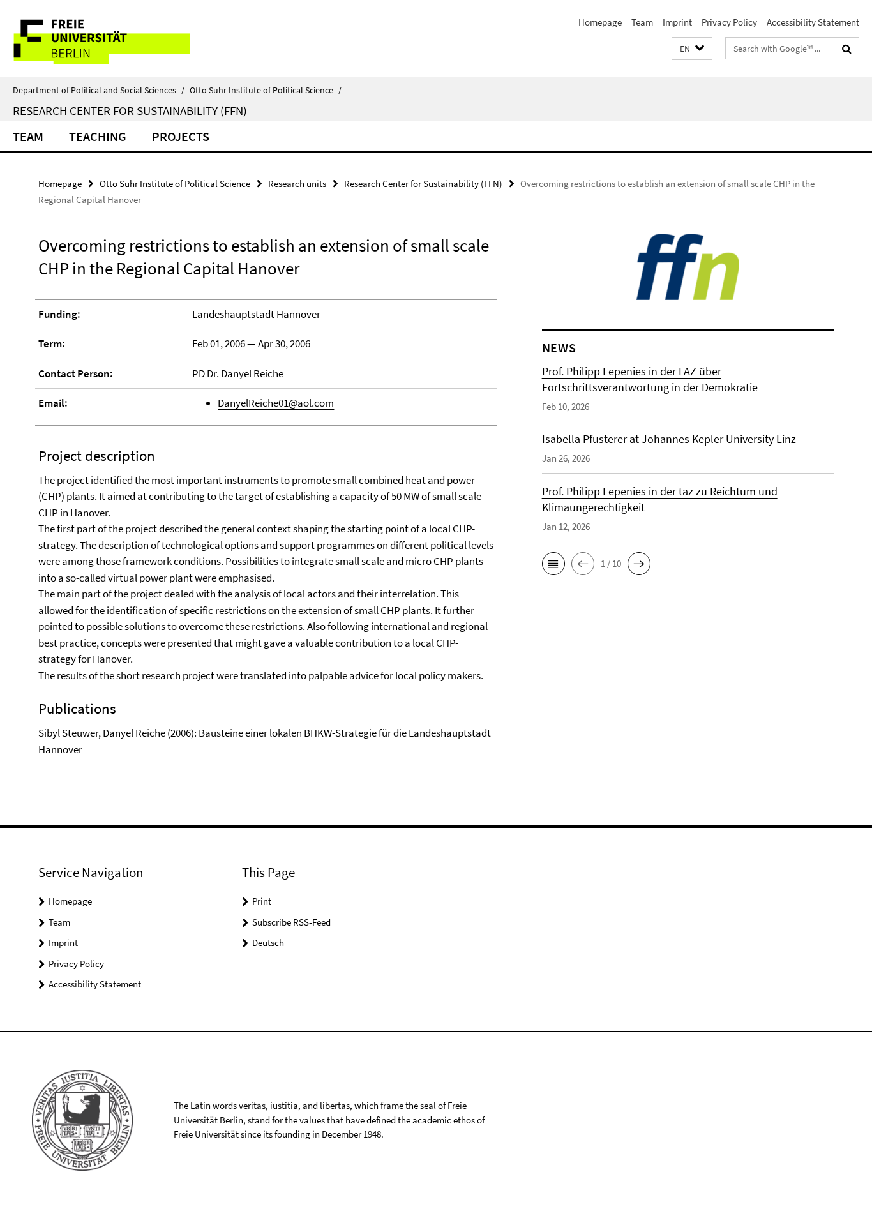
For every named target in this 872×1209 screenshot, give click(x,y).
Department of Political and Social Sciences (98, 90)
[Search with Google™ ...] (847, 48)
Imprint (677, 22)
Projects (180, 136)
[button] (692, 49)
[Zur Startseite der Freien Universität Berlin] (107, 38)
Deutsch (268, 942)
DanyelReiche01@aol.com (276, 403)
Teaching (97, 136)
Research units (297, 183)
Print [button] (261, 901)
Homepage (600, 22)
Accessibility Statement (813, 22)
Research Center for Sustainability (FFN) (130, 110)
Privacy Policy (729, 22)
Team (642, 22)
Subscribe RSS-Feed (291, 922)
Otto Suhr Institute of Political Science (266, 90)
